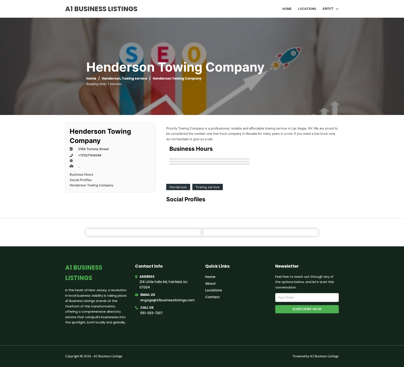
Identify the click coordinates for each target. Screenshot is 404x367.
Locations (307, 9)
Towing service (134, 78)
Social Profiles (81, 180)
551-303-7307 (151, 313)
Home (287, 9)
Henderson (111, 78)
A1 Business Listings (101, 8)
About (210, 283)
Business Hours (81, 174)
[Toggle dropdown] (337, 9)
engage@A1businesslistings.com (167, 300)
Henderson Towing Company (91, 185)
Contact (212, 297)
